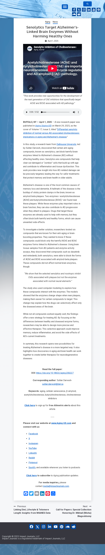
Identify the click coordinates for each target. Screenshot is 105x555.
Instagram (84, 10)
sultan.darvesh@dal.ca (52, 384)
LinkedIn (89, 10)
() (43, 125)
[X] (37, 526)
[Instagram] (43, 526)
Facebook (74, 10)
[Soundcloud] (67, 526)
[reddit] (73, 526)
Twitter (79, 10)
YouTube (94, 10)
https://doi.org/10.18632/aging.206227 (55, 373)
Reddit (79, 14)
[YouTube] (55, 526)
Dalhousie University (66, 144)
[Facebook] (31, 526)
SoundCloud (74, 14)
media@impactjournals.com (56, 486)
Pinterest (98, 10)
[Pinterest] (61, 526)
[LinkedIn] (49, 526)
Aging (47, 22)
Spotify (32, 467)
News (55, 22)
